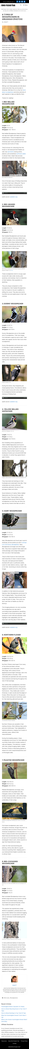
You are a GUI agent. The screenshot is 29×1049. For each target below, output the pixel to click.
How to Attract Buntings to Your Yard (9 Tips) (13, 1013)
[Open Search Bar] (20, 5)
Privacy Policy (24, 1041)
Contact (14, 1043)
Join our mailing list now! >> (9, 1)
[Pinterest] (22, 2)
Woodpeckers (14, 998)
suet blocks (10, 151)
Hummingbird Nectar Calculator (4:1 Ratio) (12, 1006)
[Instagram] (20, 2)
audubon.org (13, 197)
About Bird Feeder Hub (13, 1041)
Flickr (12, 270)
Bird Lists (6, 998)
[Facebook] (17, 2)
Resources (4, 1041)
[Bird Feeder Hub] (8, 5)
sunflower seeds (21, 153)
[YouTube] (24, 2)
